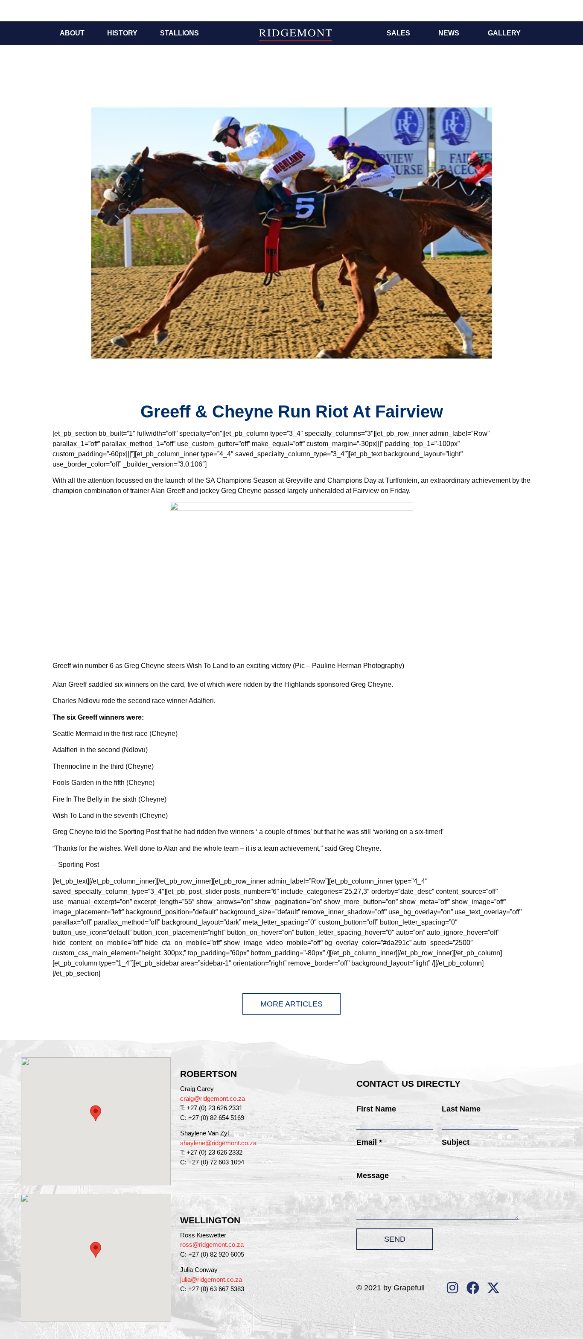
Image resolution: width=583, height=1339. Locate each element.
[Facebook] (472, 1287)
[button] (95, 1113)
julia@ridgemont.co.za (211, 1279)
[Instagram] (452, 1287)
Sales (398, 33)
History (122, 33)
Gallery (504, 33)
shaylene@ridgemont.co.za (218, 1142)
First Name (376, 1109)
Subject (455, 1142)
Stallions (179, 33)
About (72, 33)
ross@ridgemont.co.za (212, 1244)
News (448, 33)
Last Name (461, 1109)
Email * (369, 1142)
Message (372, 1175)
